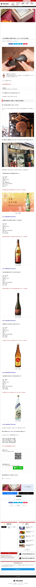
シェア (11, 43)
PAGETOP (18, 576)
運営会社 (15, 583)
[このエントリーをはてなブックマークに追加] (20, 43)
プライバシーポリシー (20, 583)
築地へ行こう (18, 569)
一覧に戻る (18, 505)
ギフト (12, 41)
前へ (12, 505)
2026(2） (9, 557)
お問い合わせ (26, 583)
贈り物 (16, 41)
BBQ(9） (13, 557)
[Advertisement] (18, 29)
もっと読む (27, 549)
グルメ (8, 41)
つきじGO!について (10, 583)
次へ (24, 505)
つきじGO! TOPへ (19, 499)
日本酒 (14, 41)
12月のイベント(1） (3, 557)
